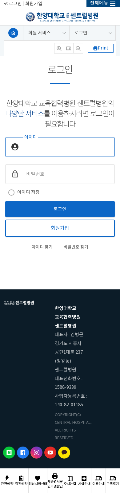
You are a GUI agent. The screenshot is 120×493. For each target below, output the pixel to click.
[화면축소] (78, 48)
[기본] (69, 48)
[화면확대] (59, 48)
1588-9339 (65, 387)
